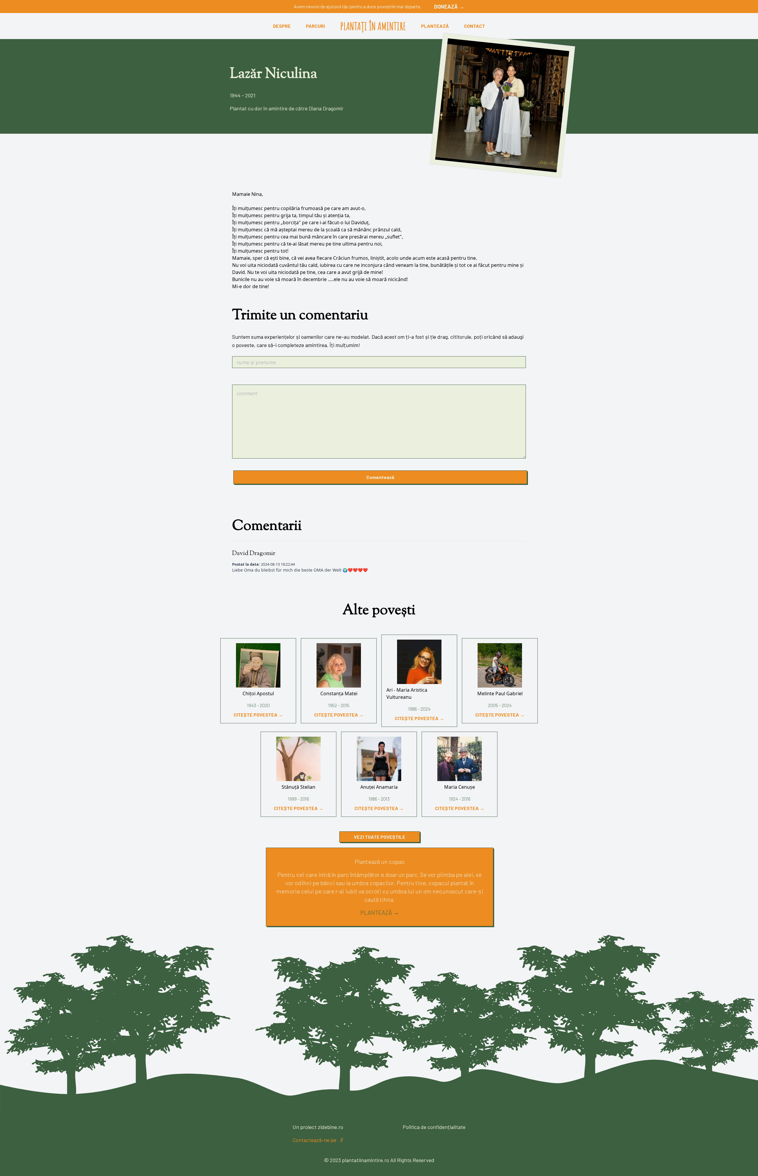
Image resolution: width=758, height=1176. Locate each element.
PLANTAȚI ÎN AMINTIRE (373, 26)
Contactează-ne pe (314, 1140)
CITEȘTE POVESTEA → (258, 714)
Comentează (380, 477)
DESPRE (282, 26)
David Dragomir (253, 553)
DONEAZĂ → (449, 6)
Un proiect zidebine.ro (318, 1127)
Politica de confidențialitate (434, 1127)
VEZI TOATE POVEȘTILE (379, 837)
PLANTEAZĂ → (379, 912)
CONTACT (474, 26)
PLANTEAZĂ (435, 26)
